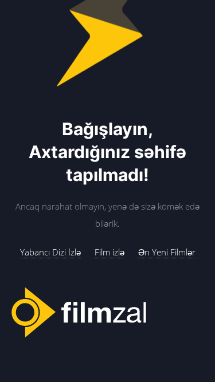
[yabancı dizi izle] (107, 312)
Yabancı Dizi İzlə (50, 252)
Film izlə (109, 252)
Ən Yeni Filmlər (167, 252)
